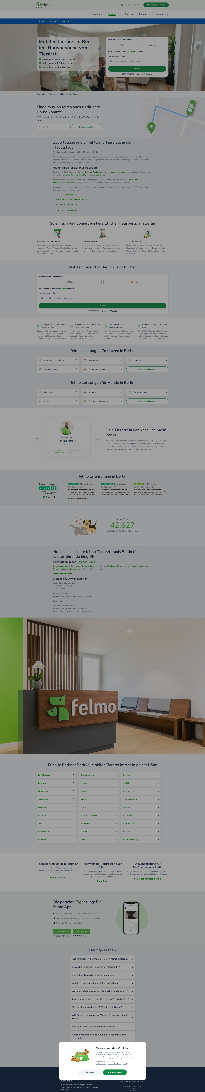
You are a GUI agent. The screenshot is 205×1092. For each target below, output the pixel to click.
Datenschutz (101, 1064)
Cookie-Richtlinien (114, 1064)
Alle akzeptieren (115, 1072)
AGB (125, 1064)
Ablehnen (90, 1072)
